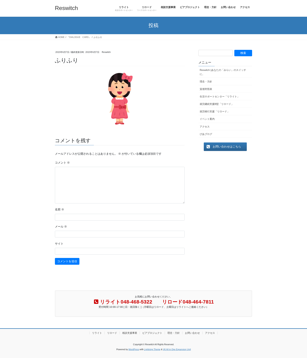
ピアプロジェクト (152, 332)
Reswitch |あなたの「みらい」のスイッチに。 (223, 72)
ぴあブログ (206, 134)
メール (61, 226)
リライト (97, 332)
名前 (59, 209)
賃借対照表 (206, 89)
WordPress (133, 349)
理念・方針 (206, 81)
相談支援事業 (129, 332)
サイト (59, 243)
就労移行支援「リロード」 (215, 111)
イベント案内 (207, 118)
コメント (62, 162)
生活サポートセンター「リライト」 (219, 96)
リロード (112, 332)
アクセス (205, 126)
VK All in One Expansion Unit (177, 349)
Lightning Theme (152, 349)
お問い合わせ (192, 332)
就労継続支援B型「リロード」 (217, 104)
